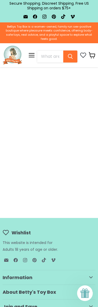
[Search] (70, 56)
